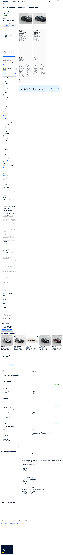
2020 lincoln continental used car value (56, 508)
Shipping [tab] (13, 25)
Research (21, 1)
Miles (4, 29)
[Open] (15, 315)
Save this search (55, 88)
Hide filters (6, 11)
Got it (3, 552)
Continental (14, 523)
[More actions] (31, 28)
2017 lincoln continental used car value (19, 508)
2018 (18, 523)
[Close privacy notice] (12, 545)
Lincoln (10, 523)
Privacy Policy (5, 549)
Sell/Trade (14, 1)
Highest (11, 53)
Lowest (4, 53)
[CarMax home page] (6, 1)
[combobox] (9, 315)
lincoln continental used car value (5, 508)
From (4, 308)
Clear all (14, 18)
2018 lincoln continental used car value (31, 508)
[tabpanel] (9, 29)
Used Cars (5, 523)
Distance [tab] (6, 25)
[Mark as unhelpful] (59, 401)
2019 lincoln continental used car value (44, 508)
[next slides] (61, 343)
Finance (18, 1)
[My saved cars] (56, 1)
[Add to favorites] (31, 14)
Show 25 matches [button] (7, 329)
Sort (59, 11)
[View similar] (29, 14)
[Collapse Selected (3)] (15, 18)
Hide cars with (5, 314)
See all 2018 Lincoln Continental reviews (11, 375)
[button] (4, 20)
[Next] (31, 18)
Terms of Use (3, 550)
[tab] (4, 506)
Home (1, 523)
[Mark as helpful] (57, 401)
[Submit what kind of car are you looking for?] (59, 4)
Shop (11, 1)
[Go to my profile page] (58, 1)
